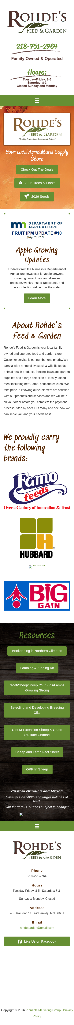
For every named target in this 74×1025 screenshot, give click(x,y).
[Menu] (37, 100)
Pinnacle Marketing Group (43, 1010)
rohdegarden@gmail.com (37, 927)
